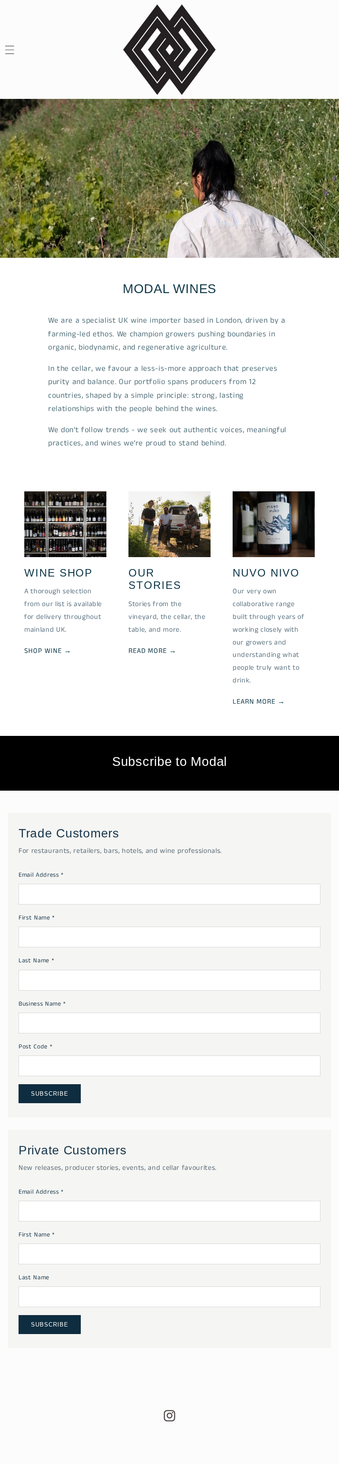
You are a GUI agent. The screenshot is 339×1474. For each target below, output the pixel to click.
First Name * (37, 917)
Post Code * (35, 1046)
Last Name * (36, 960)
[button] (20, 49)
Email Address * (41, 875)
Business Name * (42, 1003)
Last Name (34, 1277)
